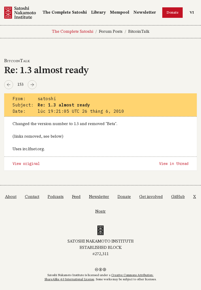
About (10, 197)
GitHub (178, 197)
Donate (172, 12)
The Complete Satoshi (64, 12)
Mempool (119, 12)
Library (98, 12)
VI (193, 12)
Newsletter (144, 12)
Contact (32, 197)
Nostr (100, 212)
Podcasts (56, 197)
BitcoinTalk (138, 32)
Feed (76, 197)
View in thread (173, 163)
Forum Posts (110, 32)
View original (26, 163)
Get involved (151, 197)
